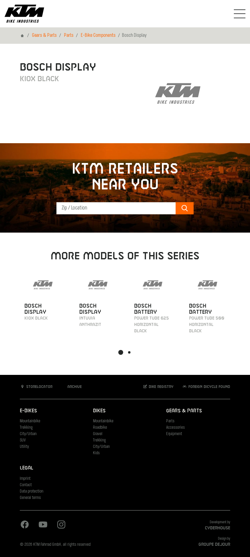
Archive (74, 387)
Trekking (26, 427)
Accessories (175, 427)
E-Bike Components (98, 35)
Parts (68, 35)
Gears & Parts (44, 35)
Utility (24, 447)
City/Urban (28, 434)
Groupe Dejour (214, 544)
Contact (26, 485)
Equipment (174, 434)
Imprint (25, 478)
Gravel (97, 434)
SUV (23, 440)
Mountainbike (30, 421)
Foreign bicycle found (208, 387)
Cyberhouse (217, 528)
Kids (96, 453)
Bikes (99, 411)
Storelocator (38, 387)
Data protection (31, 491)
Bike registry (160, 387)
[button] (120, 352)
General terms (30, 498)
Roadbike (100, 427)
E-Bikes (28, 411)
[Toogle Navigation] (239, 13)
